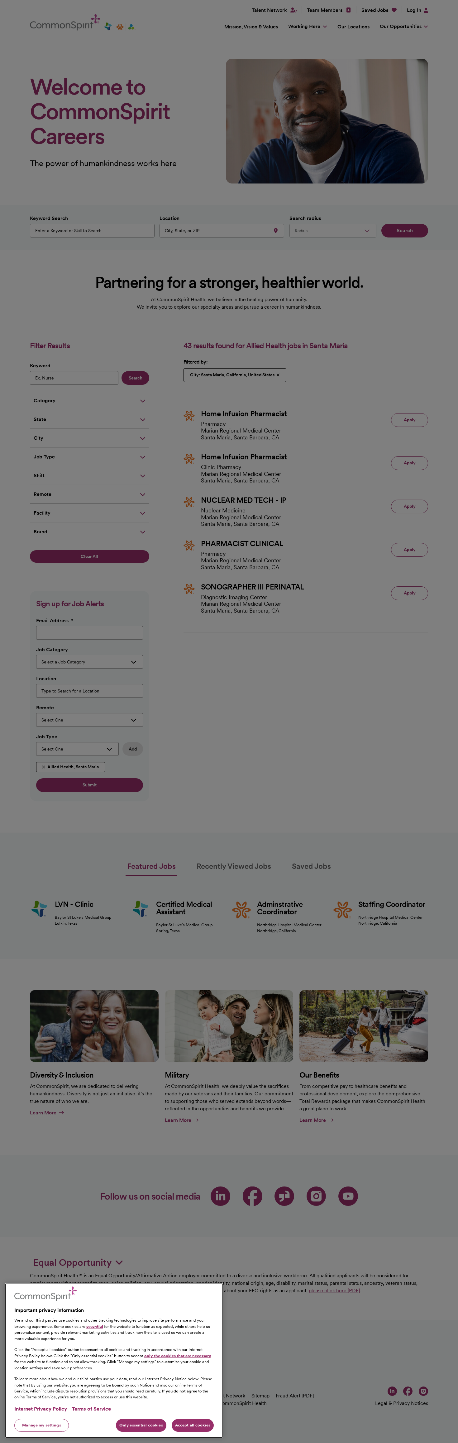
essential (94, 1326)
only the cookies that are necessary (177, 1355)
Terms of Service (91, 1409)
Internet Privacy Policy (40, 1409)
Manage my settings (41, 1425)
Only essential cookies (141, 1425)
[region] (114, 1360)
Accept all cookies (192, 1425)
